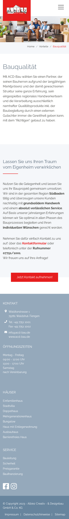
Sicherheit (9, 463)
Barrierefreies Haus (15, 437)
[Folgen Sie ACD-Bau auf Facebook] (7, 486)
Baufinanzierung (13, 473)
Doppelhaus (10, 411)
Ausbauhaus (10, 431)
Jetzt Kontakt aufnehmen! (35, 277)
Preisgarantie (11, 468)
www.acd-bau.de (19, 336)
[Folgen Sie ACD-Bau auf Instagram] (14, 486)
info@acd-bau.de (19, 332)
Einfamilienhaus (13, 400)
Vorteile (43, 46)
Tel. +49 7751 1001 (19, 322)
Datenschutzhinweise (37, 514)
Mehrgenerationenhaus (17, 416)
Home (30, 46)
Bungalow (9, 421)
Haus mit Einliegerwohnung (20, 426)
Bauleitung (9, 458)
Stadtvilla (9, 405)
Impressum (12, 514)
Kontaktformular (34, 243)
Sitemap (60, 514)
